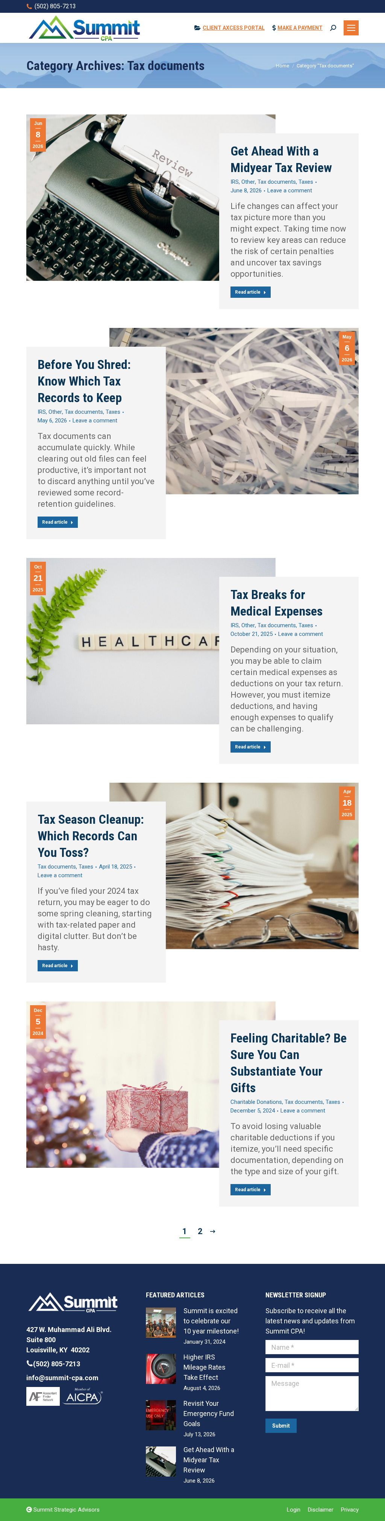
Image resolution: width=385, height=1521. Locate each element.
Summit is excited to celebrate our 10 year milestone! (211, 1321)
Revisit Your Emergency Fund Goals (208, 1413)
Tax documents (277, 181)
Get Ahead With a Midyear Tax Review (281, 159)
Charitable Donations (256, 1102)
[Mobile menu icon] (351, 27)
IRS (234, 181)
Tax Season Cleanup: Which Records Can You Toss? (91, 836)
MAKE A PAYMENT (300, 28)
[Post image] (161, 1323)
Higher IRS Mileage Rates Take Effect (204, 1367)
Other (248, 181)
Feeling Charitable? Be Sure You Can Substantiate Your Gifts (288, 1062)
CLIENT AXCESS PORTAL (234, 28)
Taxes (306, 181)
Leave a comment (289, 190)
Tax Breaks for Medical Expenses (276, 603)
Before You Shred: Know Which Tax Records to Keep (84, 381)
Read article (248, 292)
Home (282, 66)
